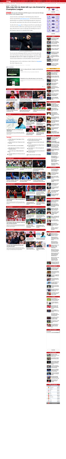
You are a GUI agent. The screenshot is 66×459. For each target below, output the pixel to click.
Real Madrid (39, 61)
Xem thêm (53, 11)
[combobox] (53, 331)
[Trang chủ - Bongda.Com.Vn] (8, 1)
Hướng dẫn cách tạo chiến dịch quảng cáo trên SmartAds (31, 78)
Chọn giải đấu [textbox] (49, 331)
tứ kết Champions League (24, 18)
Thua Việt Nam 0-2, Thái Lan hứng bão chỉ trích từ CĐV (30, 3)
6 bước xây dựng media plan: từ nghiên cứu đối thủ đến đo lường (31, 70)
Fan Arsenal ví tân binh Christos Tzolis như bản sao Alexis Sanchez (52, 3)
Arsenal (19, 24)
